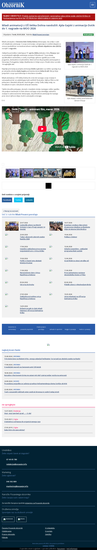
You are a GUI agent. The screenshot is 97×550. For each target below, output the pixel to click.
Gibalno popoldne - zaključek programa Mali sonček (76, 250)
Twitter (18, 200)
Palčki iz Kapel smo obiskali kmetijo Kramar (31, 262)
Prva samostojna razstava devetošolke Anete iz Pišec (75, 273)
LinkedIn (29, 200)
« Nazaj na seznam (10, 211)
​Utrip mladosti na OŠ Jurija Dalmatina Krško (75, 297)
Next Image (93, 186)
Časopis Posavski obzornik (12, 528)
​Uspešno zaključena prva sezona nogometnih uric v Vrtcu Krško (33, 250)
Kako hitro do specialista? (14, 430)
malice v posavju (84, 329)
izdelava (45, 546)
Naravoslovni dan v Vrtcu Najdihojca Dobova (30, 273)
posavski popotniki (26, 329)
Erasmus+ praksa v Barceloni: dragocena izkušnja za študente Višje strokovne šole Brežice (77, 227)
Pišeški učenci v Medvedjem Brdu (77, 284)
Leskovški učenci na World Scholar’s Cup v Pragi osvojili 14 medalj (32, 227)
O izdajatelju (50, 528)
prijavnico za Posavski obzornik (37, 503)
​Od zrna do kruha (27, 284)
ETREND (51, 546)
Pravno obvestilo (8, 534)
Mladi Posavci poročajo (41, 35)
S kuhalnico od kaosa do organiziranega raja (22, 421)
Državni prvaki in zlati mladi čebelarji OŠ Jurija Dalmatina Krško (31, 310)
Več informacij (72, 548)
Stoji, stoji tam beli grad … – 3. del (17, 413)
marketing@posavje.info (17, 486)
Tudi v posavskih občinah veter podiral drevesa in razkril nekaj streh (31, 392)
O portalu (48, 531)
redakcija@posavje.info (16, 464)
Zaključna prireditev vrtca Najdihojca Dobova (30, 297)
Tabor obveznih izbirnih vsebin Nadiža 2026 (32, 238)
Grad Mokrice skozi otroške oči (76, 261)
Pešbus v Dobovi (70, 237)
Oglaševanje (6, 531)
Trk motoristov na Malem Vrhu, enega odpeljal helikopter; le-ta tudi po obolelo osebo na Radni (42, 359)
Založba (48, 534)
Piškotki (5, 537)
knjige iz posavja (70, 329)
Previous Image (4, 186)
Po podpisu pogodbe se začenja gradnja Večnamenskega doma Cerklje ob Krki (35, 383)
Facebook (7, 200)
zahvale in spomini (56, 329)
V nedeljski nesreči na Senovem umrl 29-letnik (22, 367)
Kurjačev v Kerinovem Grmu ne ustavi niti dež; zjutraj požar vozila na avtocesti (35, 375)
